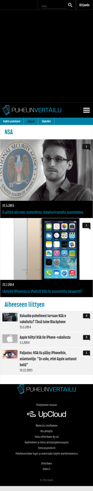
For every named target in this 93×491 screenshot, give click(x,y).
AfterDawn (46, 463)
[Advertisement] (46, 56)
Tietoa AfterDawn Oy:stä (47, 436)
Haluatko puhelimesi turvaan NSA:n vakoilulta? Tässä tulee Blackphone (46, 321)
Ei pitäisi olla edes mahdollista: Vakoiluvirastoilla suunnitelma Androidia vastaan (46, 178)
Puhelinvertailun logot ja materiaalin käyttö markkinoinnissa (47, 453)
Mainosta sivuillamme (47, 425)
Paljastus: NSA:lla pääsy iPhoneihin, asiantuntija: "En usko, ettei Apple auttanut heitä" (46, 361)
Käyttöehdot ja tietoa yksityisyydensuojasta (47, 442)
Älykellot (46, 121)
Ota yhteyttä (46, 431)
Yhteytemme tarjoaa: (46, 405)
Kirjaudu (84, 5)
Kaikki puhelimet (11, 121)
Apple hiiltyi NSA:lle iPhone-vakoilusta (46, 339)
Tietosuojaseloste (46, 448)
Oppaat (31, 121)
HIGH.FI (46, 469)
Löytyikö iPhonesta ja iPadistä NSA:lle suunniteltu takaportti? (46, 257)
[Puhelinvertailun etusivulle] (46, 389)
